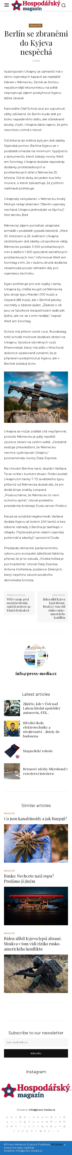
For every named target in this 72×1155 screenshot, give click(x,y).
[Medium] (47, 1122)
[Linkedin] (38, 1122)
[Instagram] (29, 1122)
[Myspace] (56, 1122)
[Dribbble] (42, 1117)
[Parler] (64, 1122)
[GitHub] (20, 1122)
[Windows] (40, 1131)
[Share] (38, 1126)
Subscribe (36, 1053)
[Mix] (51, 1122)
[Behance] (7, 1117)
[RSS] (34, 1126)
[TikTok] (14, 1131)
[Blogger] (12, 1117)
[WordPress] (45, 1131)
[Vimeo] (32, 1131)
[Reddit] (25, 1126)
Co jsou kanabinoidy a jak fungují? (35, 818)
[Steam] (60, 1126)
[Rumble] (29, 1126)
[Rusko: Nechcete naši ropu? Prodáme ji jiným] (36, 906)
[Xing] (58, 1131)
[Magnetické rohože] (12, 751)
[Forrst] (7, 1122)
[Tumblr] (18, 1131)
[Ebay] (47, 1117)
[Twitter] (27, 1131)
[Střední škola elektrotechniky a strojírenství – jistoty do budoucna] (12, 729)
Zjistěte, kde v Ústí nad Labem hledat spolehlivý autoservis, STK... (42, 708)
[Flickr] (60, 1117)
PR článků (57, 1144)
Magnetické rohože (38, 751)
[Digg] (34, 1117)
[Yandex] (54, 1131)
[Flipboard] (64, 1117)
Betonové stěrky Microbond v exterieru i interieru (45, 771)
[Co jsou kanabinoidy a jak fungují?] (36, 843)
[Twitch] (23, 1131)
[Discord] (38, 1117)
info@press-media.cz (36, 673)
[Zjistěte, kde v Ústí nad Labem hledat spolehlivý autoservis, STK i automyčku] (12, 708)
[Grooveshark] (25, 1122)
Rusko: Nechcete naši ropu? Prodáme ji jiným (29, 878)
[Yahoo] (49, 1131)
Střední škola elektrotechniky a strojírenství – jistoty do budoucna (41, 729)
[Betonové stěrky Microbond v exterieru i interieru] (12, 771)
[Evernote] (51, 1117)
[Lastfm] (34, 1122)
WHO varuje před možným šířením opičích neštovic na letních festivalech (18, 604)
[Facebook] (56, 1117)
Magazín (35, 25)
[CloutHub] (16, 1117)
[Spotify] (51, 1126)
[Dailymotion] (20, 1117)
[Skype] (42, 1126)
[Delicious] (25, 1117)
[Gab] (12, 1122)
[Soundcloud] (47, 1126)
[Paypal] (16, 1126)
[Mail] (42, 1122)
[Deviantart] (29, 1117)
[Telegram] (64, 1126)
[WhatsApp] (36, 1131)
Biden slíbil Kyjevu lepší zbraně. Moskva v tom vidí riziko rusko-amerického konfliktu (54, 608)
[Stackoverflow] (56, 1126)
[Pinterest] (20, 1126)
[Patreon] (12, 1126)
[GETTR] (16, 1122)
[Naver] (60, 1122)
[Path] (7, 1126)
